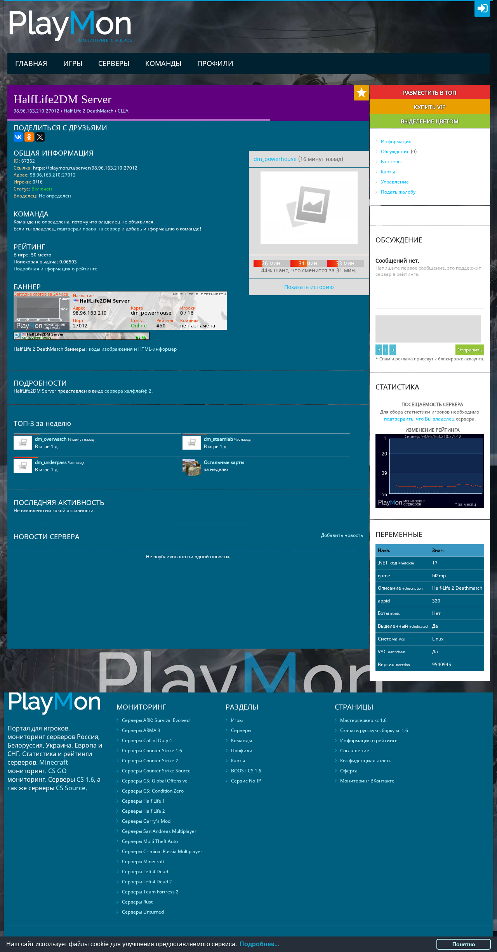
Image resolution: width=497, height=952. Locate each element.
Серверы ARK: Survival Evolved (155, 720)
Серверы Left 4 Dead (145, 871)
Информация (396, 141)
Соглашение (354, 750)
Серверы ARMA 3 (141, 730)
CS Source (70, 788)
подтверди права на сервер (88, 228)
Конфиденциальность (365, 760)
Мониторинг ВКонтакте (367, 780)
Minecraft (53, 762)
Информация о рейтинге (369, 740)
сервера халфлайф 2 (127, 391)
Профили (215, 63)
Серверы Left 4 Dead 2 (147, 881)
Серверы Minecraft (143, 861)
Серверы (113, 63)
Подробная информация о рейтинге (55, 268)
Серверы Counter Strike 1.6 (152, 750)
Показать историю (309, 287)
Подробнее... (259, 944)
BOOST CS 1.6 (246, 770)
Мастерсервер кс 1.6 (363, 720)
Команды (163, 63)
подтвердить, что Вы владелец (419, 418)
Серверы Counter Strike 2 (150, 760)
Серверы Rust (137, 901)
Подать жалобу (398, 192)
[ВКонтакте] (18, 137)
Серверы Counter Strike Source (156, 770)
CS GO (57, 771)
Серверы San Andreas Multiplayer (159, 831)
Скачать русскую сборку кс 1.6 (374, 730)
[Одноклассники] (29, 137)
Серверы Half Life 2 (143, 811)
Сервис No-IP (246, 780)
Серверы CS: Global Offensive (155, 780)
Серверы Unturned (143, 912)
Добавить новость (342, 535)
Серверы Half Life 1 (143, 801)
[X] (40, 137)
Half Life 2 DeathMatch (88, 110)
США (123, 110)
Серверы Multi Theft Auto (150, 841)
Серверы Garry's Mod (146, 821)
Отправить (469, 349)
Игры (72, 63)
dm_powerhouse (275, 159)
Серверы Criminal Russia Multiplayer (162, 851)
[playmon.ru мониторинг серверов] (54, 720)
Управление (395, 181)
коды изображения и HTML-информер (133, 349)
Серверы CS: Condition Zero (153, 791)
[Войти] (482, 9)
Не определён (55, 195)
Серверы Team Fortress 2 (150, 891)
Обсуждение (395, 151)
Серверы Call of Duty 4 (147, 740)
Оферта (349, 770)
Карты (388, 171)
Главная (31, 63)
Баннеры (391, 161)
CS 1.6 (85, 779)
